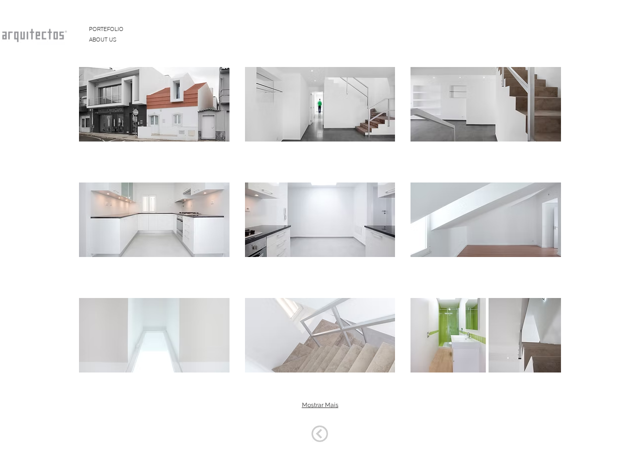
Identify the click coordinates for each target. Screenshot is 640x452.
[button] (154, 108)
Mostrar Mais (320, 405)
